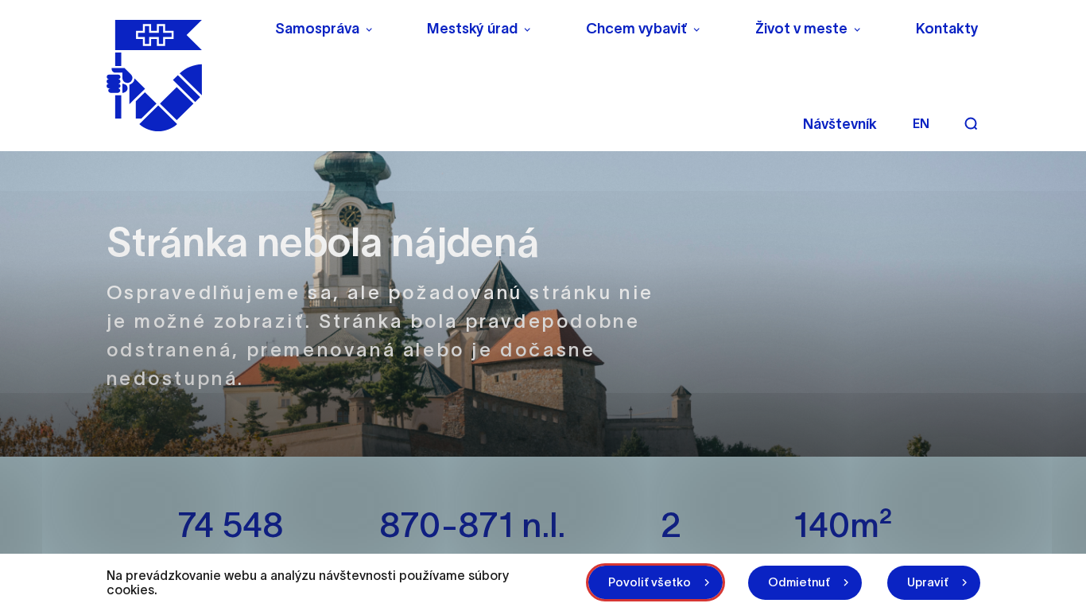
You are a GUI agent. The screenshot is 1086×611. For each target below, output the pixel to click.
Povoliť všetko (649, 582)
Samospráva (317, 29)
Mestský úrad (472, 29)
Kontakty (947, 29)
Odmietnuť (799, 582)
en (921, 123)
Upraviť (927, 582)
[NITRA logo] (180, 75)
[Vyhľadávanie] (970, 123)
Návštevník (840, 124)
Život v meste (801, 29)
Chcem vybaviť (636, 29)
